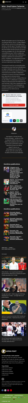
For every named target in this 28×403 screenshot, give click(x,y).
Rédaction (19, 8)
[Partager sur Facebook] (11, 120)
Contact (15, 397)
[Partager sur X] (14, 120)
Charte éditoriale (18, 395)
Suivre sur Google (14, 105)
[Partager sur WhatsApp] (17, 120)
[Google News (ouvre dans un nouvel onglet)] (7, 115)
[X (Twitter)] (5, 390)
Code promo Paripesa (7, 373)
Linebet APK (5, 375)
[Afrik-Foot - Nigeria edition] (18, 397)
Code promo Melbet (7, 368)
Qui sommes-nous (9, 395)
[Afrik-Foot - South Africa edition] (21, 397)
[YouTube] (11, 390)
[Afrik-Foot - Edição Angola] (14, 399)
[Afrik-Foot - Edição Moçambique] (24, 397)
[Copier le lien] (21, 120)
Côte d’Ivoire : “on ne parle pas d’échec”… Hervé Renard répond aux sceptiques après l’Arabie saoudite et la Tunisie (13, 273)
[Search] (23, 2)
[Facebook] (2, 390)
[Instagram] (8, 390)
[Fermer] (24, 95)
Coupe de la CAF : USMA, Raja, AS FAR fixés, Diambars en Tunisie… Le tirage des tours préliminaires (13, 295)
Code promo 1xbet (7, 369)
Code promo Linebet (7, 371)
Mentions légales (7, 397)
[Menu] (25, 2)
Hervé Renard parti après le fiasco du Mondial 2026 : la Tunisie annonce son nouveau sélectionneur (12, 340)
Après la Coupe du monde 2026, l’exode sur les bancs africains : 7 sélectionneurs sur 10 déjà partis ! (13, 317)
